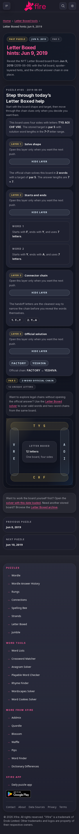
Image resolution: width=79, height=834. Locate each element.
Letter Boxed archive (44, 507)
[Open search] (63, 5)
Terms (63, 807)
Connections (17, 599)
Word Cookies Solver (22, 699)
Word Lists (16, 650)
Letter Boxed (17, 624)
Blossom (15, 734)
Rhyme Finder (18, 683)
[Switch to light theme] (72, 6)
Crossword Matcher (22, 658)
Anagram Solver (19, 667)
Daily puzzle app (20, 784)
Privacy (52, 807)
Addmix (14, 717)
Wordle (14, 575)
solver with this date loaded (23, 503)
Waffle (13, 742)
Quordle (15, 725)
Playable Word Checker (24, 675)
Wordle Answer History (24, 583)
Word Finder (17, 758)
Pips (12, 750)
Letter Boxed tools (26, 21)
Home (7, 21)
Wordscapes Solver (21, 691)
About (22, 807)
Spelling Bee (17, 608)
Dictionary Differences (23, 766)
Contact (10, 807)
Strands (14, 616)
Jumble (14, 632)
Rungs (13, 591)
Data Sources (37, 807)
